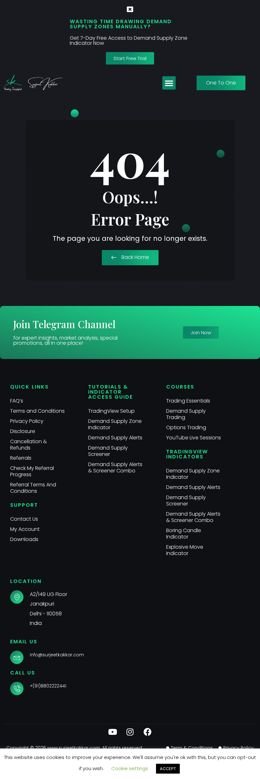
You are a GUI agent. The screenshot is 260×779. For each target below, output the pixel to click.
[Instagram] (130, 732)
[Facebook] (147, 732)
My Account (25, 529)
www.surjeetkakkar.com (73, 748)
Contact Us (24, 519)
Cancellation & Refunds (28, 444)
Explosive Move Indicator (184, 550)
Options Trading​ (186, 427)
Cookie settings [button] (129, 768)
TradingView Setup (111, 411)
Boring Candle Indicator (183, 533)
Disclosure (22, 431)
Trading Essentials (188, 400)
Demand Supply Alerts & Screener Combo (115, 467)
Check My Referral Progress (32, 471)
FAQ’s (16, 400)
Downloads (24, 539)
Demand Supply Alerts (115, 437)
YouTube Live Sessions (193, 437)
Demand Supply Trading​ (186, 414)
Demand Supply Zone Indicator (115, 424)
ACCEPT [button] (168, 769)
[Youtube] (112, 732)
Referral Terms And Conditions (33, 488)
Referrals (20, 458)
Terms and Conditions (37, 411)
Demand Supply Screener (108, 451)
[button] (169, 83)
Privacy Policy (26, 421)
